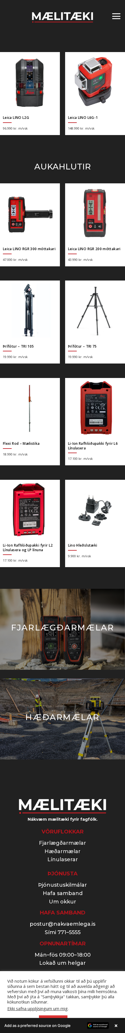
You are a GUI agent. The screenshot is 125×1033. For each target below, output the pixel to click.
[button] (62, 1025)
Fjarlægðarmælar (62, 843)
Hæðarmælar (62, 851)
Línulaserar (62, 859)
